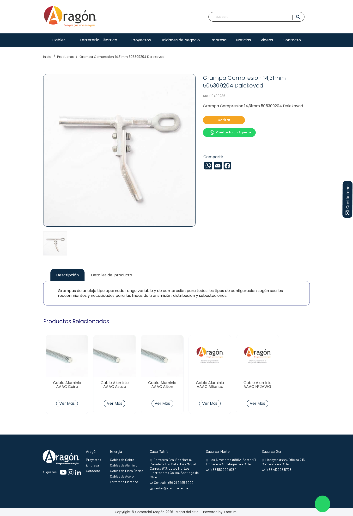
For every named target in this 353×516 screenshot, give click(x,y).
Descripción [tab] (67, 275)
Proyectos (93, 460)
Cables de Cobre (122, 460)
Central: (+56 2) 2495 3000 (173, 482)
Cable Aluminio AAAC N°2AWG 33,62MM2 (257, 386)
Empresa (92, 465)
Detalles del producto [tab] (111, 275)
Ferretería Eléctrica (124, 482)
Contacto (93, 471)
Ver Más (67, 403)
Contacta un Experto (233, 132)
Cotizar (224, 120)
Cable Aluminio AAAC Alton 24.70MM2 (162, 386)
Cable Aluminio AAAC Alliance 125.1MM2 (210, 386)
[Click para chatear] (322, 504)
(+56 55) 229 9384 (223, 469)
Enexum (231, 512)
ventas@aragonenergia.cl (172, 488)
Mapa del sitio (187, 512)
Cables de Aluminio (123, 465)
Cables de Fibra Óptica (126, 471)
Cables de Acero (122, 476)
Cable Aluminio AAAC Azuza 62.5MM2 (115, 386)
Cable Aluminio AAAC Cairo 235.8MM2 (67, 386)
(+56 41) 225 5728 (279, 469)
